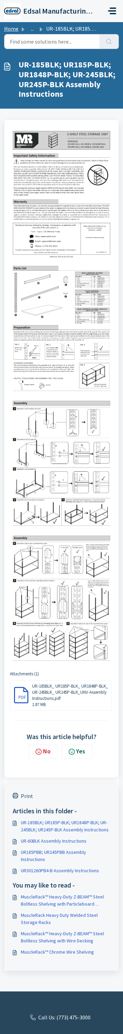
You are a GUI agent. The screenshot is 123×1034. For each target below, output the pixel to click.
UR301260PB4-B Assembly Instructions (60, 870)
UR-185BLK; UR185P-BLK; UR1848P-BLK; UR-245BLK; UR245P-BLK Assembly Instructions (65, 826)
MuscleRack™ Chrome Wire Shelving (57, 952)
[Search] (109, 41)
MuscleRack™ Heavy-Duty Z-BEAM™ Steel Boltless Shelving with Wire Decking (62, 937)
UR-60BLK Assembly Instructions (53, 841)
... (32, 28)
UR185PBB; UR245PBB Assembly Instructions (53, 855)
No (47, 751)
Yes (80, 751)
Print (27, 796)
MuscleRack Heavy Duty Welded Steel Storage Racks (59, 918)
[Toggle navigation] (112, 11)
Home (11, 28)
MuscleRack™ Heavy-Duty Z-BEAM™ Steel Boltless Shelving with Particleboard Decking (62, 901)
